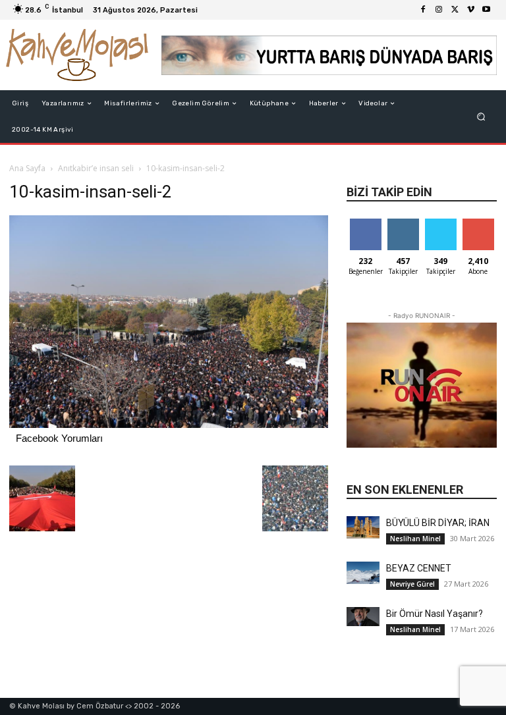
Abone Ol (478, 223)
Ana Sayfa (27, 168)
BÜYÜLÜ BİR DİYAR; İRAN (438, 522)
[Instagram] (439, 10)
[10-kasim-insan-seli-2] (168, 424)
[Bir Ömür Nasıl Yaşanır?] (363, 616)
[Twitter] (455, 10)
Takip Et (403, 223)
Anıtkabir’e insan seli (96, 168)
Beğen (366, 223)
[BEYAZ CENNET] (363, 572)
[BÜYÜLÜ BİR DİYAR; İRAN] (363, 527)
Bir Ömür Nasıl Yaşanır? (434, 613)
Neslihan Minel (415, 538)
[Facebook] (423, 10)
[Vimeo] (470, 10)
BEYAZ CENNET (418, 568)
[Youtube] (486, 10)
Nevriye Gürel (412, 584)
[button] (481, 117)
